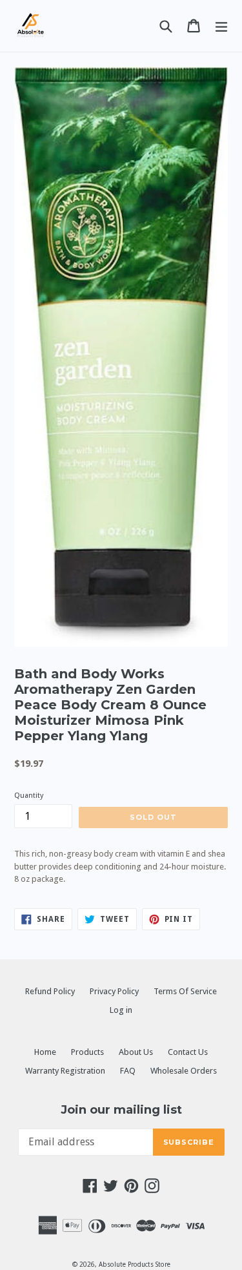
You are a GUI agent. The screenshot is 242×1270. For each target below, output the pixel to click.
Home (45, 1052)
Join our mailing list (121, 1110)
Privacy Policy (114, 991)
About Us (136, 1052)
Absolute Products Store (134, 1264)
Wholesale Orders (183, 1071)
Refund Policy (50, 991)
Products (87, 1052)
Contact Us (188, 1052)
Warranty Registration (65, 1071)
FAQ (128, 1071)
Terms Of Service (185, 991)
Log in (121, 1010)
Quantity (28, 795)
